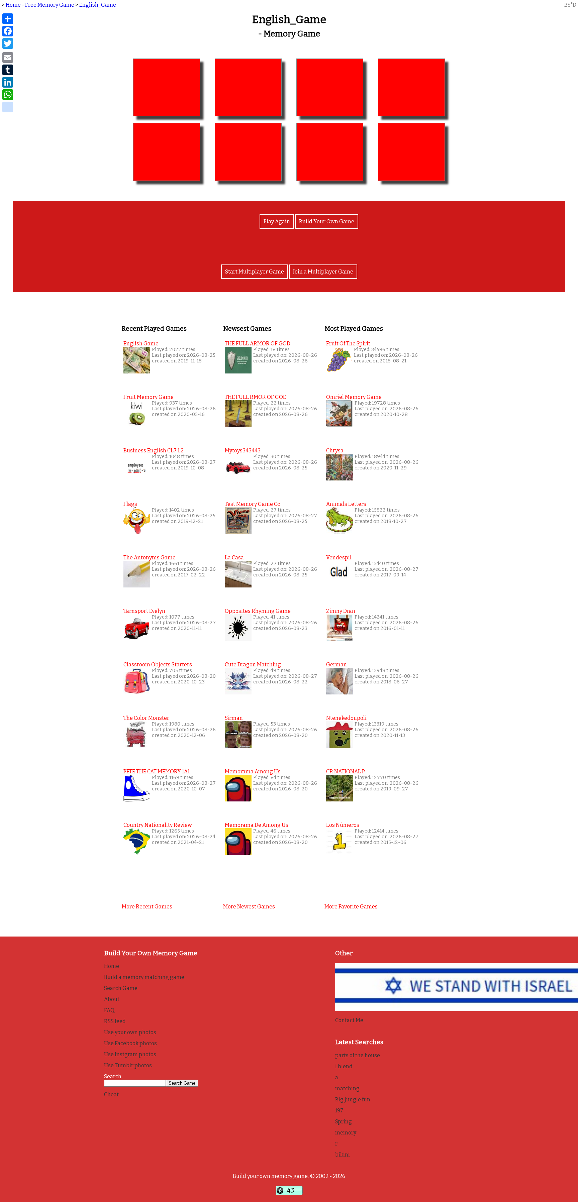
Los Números (342, 825)
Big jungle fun (352, 1099)
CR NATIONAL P (345, 771)
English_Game (97, 5)
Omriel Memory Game (354, 397)
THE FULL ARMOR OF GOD (257, 343)
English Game (141, 343)
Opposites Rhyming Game (258, 611)
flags (130, 504)
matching (347, 1088)
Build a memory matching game (144, 977)
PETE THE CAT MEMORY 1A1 (156, 771)
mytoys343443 (243, 450)
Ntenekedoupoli (346, 718)
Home (111, 966)
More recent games (147, 906)
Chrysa (335, 450)
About (111, 999)
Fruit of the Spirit (348, 343)
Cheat (111, 1094)
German (336, 664)
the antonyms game (149, 557)
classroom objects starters (157, 664)
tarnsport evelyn (144, 611)
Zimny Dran (340, 611)
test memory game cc (252, 504)
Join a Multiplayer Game (323, 271)
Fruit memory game (148, 397)
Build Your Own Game (326, 221)
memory (345, 1132)
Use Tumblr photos (128, 1065)
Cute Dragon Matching (253, 664)
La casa (234, 557)
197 (339, 1110)
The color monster (146, 718)
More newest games (249, 906)
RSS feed (115, 1021)
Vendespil (339, 557)
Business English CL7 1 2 (153, 450)
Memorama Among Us (253, 771)
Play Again (277, 221)
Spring (343, 1121)
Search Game (120, 988)
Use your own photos (130, 1032)
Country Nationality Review (157, 825)
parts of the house (357, 1055)
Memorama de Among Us (256, 825)
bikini (342, 1155)
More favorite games (351, 906)
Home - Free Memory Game (40, 5)
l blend (344, 1066)
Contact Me (349, 1020)
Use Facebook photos (130, 1043)
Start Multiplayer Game (254, 271)
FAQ (109, 1010)
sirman (234, 718)
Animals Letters (346, 504)
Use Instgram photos (130, 1054)
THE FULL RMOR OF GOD (256, 397)
